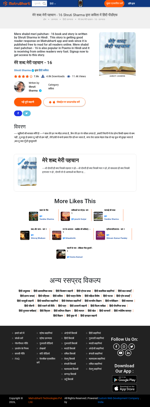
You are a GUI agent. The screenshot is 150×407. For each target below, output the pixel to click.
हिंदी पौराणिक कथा (117, 305)
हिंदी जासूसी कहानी (25, 300)
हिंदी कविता (44, 70)
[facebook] (116, 346)
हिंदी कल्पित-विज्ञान (62, 310)
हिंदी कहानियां (95, 333)
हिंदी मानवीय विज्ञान (93, 300)
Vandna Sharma (47, 219)
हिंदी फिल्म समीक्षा (98, 305)
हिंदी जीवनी (29, 305)
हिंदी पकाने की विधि (46, 305)
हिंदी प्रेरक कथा (84, 291)
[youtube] (120, 353)
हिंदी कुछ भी (72, 315)
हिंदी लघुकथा (24, 291)
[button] (44, 3)
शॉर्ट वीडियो (45, 353)
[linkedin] (128, 353)
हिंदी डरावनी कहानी (78, 305)
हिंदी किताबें (69, 338)
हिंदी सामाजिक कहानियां (47, 300)
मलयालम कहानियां (97, 358)
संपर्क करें (19, 338)
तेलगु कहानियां (95, 368)
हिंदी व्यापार (79, 310)
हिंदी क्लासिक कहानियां (104, 291)
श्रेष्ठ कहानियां (46, 333)
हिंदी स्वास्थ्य (127, 300)
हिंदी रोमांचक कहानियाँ (71, 300)
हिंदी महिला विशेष (92, 295)
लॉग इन (131, 3)
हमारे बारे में (19, 333)
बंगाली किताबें (70, 363)
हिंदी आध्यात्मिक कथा (43, 291)
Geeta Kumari (76, 257)
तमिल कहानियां (95, 363)
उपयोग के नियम (22, 348)
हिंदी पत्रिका (43, 295)
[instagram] (124, 346)
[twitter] (132, 346)
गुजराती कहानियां (96, 338)
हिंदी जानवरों (104, 310)
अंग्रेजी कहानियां (96, 348)
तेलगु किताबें (69, 358)
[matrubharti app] (80, 3)
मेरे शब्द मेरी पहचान (60, 160)
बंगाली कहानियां (95, 353)
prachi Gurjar (80, 219)
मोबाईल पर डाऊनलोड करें (68, 101)
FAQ (17, 358)
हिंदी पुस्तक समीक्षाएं (27, 310)
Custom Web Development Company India (118, 400)
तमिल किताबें (69, 353)
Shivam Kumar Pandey (116, 238)
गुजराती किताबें (70, 343)
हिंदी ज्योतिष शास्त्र (122, 310)
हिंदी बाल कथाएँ (124, 291)
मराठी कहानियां (95, 343)
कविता (51, 88)
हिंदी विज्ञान (58, 315)
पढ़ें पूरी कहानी (28, 101)
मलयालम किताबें (71, 368)
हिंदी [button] (51, 3)
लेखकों (43, 348)
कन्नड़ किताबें (70, 374)
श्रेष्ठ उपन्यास (46, 338)
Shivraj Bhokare (38, 238)
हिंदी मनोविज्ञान (111, 300)
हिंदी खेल (92, 310)
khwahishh (71, 238)
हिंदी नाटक (108, 295)
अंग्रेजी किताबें (70, 333)
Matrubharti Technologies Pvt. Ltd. (46, 400)
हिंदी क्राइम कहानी (88, 315)
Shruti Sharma (22, 70)
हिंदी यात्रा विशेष (73, 295)
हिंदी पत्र (62, 305)
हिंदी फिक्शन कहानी (64, 291)
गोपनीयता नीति (21, 343)
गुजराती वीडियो (46, 343)
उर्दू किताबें (68, 379)
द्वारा (41, 216)
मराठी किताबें (69, 348)
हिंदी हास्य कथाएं (27, 295)
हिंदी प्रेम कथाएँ (123, 295)
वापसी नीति (20, 353)
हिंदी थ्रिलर (45, 310)
